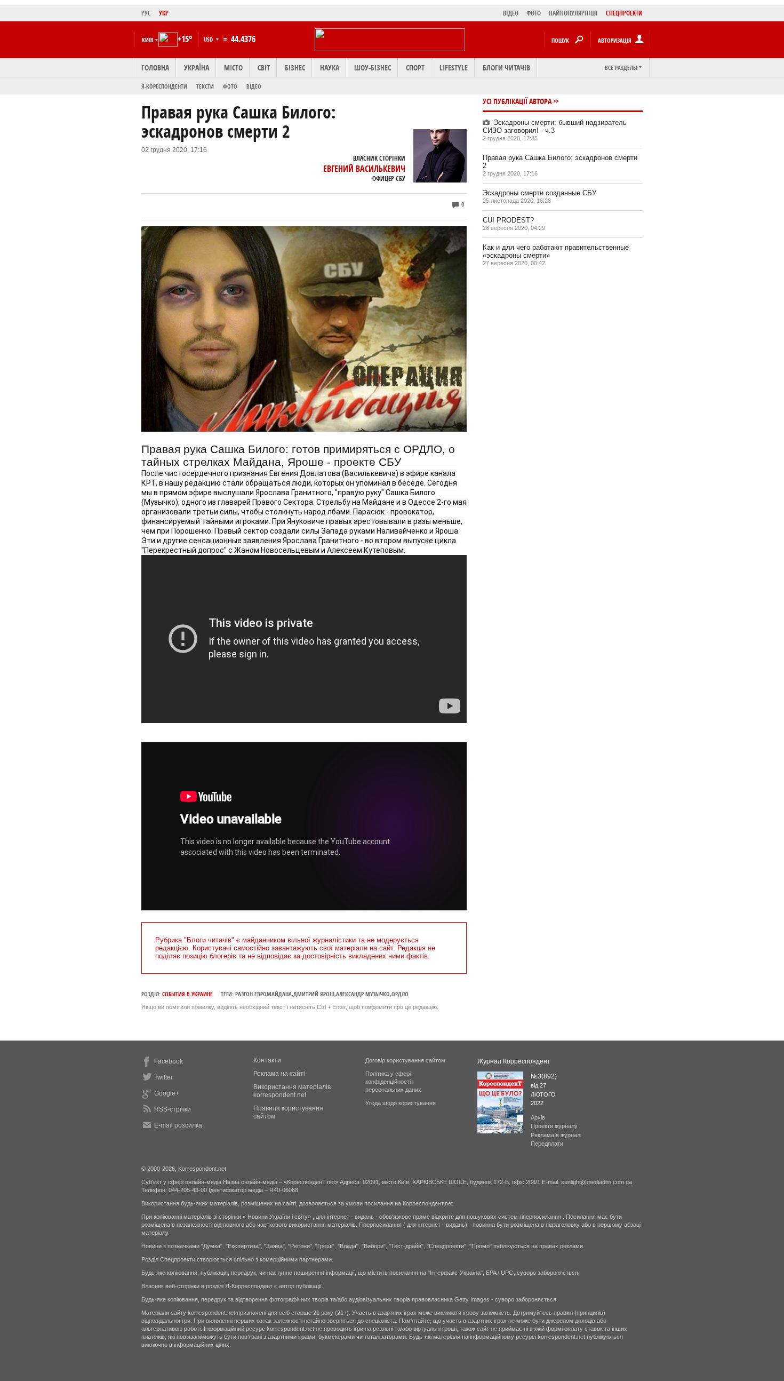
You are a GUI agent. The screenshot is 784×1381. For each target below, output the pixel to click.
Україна (196, 67)
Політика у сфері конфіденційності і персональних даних (393, 1081)
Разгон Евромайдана (263, 994)
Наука (329, 67)
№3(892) (544, 1076)
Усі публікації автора (517, 101)
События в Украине (187, 994)
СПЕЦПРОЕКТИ (624, 13)
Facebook (168, 1061)
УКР (164, 13)
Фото (230, 86)
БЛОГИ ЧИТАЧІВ (506, 67)
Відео (253, 86)
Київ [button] (148, 40)
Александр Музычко (363, 994)
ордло (400, 994)
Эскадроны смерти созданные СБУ (539, 193)
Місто (233, 67)
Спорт (415, 67)
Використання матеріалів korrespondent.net (292, 1091)
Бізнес (295, 67)
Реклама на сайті (279, 1073)
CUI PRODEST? (508, 220)
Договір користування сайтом (405, 1060)
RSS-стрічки (172, 1109)
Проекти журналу (554, 1126)
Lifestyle (453, 67)
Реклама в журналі (556, 1135)
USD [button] (209, 39)
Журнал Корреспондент (513, 1061)
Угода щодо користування (400, 1103)
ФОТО (533, 13)
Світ (264, 67)
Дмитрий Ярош (313, 994)
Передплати (547, 1143)
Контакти (267, 1060)
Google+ (166, 1093)
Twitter (163, 1077)
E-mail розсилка (178, 1125)
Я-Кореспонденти (164, 86)
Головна (155, 67)
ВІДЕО (510, 13)
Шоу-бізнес (372, 67)
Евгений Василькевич (364, 168)
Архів (538, 1117)
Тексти (205, 86)
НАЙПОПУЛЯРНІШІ (573, 13)
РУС (146, 13)
